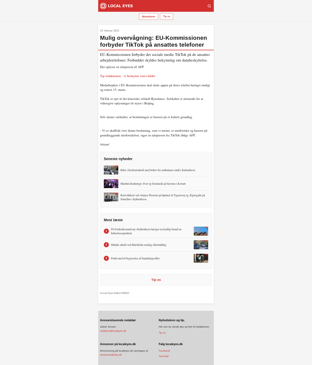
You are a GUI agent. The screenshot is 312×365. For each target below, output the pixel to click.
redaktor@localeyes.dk (113, 330)
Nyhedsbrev (148, 16)
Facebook (164, 350)
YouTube (164, 356)
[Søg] (209, 6)
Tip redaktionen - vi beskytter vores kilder (127, 76)
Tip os (166, 16)
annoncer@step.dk (111, 354)
